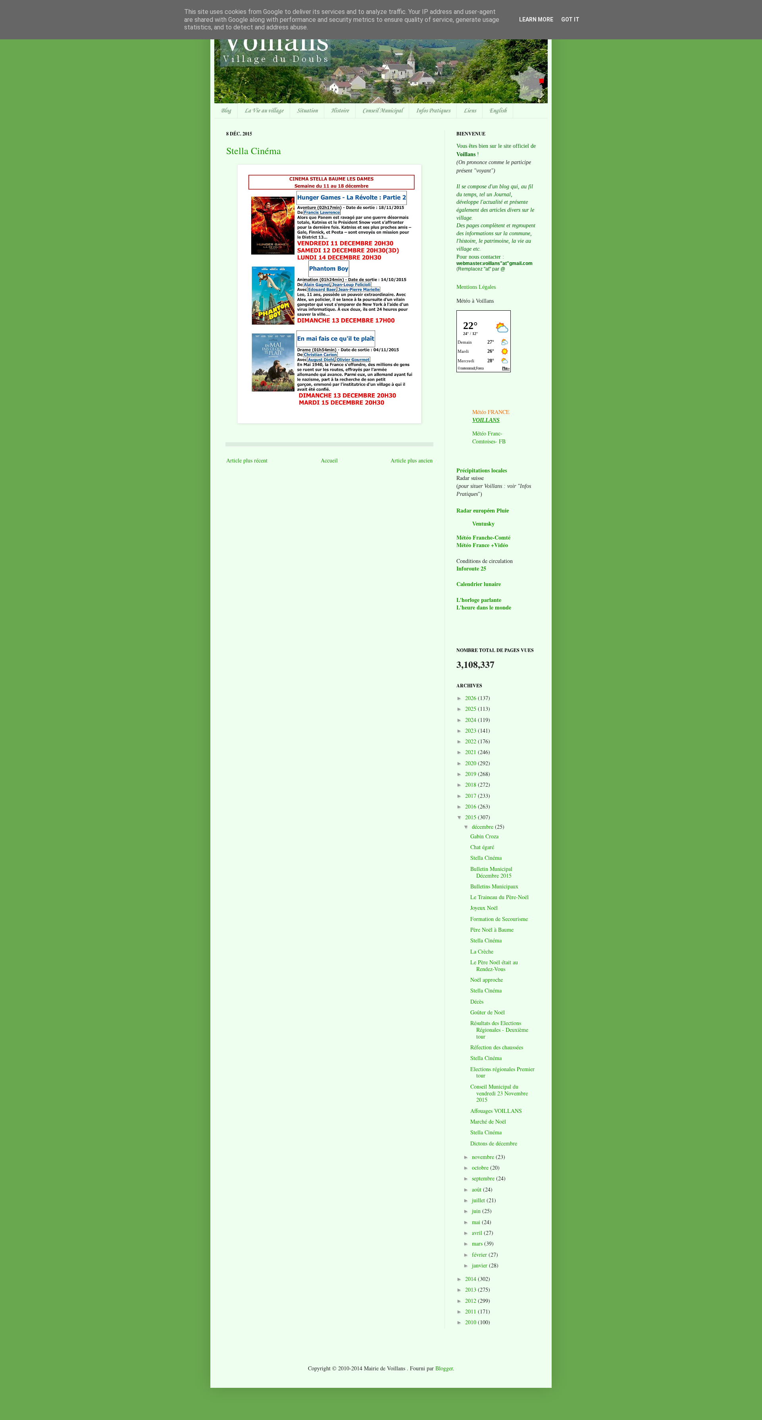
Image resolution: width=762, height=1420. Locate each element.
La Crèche (481, 951)
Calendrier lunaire (478, 584)
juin (477, 1211)
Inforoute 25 (471, 568)
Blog (226, 110)
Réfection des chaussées (496, 1047)
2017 (471, 795)
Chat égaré (482, 847)
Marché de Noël (488, 1121)
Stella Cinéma (253, 150)
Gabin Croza (484, 836)
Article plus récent (246, 460)
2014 (471, 1279)
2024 (471, 720)
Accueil (329, 460)
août (477, 1189)
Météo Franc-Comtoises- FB (489, 437)
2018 (471, 784)
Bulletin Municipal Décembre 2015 (491, 872)
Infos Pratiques (433, 110)
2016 (471, 806)
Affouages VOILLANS (496, 1110)
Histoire (340, 110)
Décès (476, 1001)
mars (478, 1243)
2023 (471, 730)
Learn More (536, 19)
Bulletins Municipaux (494, 886)
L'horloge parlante (478, 600)
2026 (471, 698)
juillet (479, 1200)
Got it (570, 19)
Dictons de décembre (493, 1143)
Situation (307, 110)
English (497, 110)
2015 (471, 817)
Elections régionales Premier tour (502, 1072)
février (480, 1254)
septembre (484, 1178)
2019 (471, 774)
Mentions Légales (476, 287)
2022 (471, 741)
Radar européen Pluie (482, 511)
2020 (471, 763)
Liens (470, 110)
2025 (471, 708)
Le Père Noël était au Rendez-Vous (494, 965)
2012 (471, 1300)
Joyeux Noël (484, 907)
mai (477, 1222)
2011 (471, 1311)
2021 (471, 752)
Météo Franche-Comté (483, 537)
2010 (471, 1322)
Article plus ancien (412, 460)
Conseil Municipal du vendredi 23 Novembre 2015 (499, 1093)
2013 (471, 1289)
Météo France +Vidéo (482, 545)
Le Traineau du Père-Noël (499, 897)
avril (478, 1232)
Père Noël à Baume (492, 929)
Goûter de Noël (487, 1012)
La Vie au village (263, 110)
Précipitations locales (481, 470)
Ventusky (483, 524)
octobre (481, 1167)
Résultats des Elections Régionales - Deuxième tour (499, 1029)
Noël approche (486, 979)
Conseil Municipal (382, 110)
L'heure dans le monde (483, 607)
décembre (483, 826)
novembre (484, 1157)
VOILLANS (486, 420)
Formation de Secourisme (499, 919)
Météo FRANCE (491, 412)
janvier (480, 1265)
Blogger (444, 1368)
